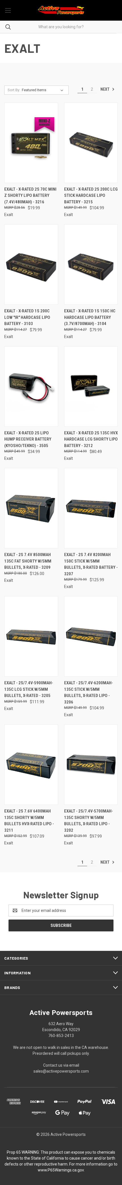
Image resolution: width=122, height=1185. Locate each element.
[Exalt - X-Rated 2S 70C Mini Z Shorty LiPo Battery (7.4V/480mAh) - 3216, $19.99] (31, 143)
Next (105, 89)
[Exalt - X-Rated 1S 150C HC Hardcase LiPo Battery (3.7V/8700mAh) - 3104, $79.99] (91, 264)
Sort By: (14, 90)
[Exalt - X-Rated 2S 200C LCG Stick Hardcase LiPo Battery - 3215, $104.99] (91, 143)
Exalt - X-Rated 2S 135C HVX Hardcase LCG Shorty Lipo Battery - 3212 (91, 439)
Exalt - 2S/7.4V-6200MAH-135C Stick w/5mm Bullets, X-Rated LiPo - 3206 (88, 692)
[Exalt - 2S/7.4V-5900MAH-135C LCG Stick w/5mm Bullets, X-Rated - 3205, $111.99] (31, 636)
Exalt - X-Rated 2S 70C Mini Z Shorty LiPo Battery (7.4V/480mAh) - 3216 (30, 195)
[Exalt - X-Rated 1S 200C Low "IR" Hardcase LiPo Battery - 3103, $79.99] (31, 264)
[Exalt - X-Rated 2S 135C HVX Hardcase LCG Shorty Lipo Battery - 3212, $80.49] (91, 386)
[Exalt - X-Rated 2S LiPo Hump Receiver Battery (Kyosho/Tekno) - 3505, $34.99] (31, 386)
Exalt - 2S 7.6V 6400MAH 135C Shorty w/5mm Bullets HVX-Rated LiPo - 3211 (29, 821)
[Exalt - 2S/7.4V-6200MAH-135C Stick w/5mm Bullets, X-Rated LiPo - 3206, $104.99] (91, 636)
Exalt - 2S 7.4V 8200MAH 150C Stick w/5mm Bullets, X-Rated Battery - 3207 (91, 564)
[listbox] (43, 90)
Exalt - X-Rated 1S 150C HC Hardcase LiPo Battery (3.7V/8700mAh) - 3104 (89, 317)
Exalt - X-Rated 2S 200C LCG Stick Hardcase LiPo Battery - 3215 (91, 195)
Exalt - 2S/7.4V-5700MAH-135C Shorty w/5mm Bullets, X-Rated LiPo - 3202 (88, 821)
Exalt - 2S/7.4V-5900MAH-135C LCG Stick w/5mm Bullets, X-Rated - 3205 (28, 689)
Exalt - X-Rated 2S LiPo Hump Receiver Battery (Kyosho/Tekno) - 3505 (27, 439)
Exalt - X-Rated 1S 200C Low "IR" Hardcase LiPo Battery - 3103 (27, 317)
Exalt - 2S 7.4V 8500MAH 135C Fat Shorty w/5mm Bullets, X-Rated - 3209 (27, 561)
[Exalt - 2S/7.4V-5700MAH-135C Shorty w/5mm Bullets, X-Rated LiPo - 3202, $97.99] (91, 765)
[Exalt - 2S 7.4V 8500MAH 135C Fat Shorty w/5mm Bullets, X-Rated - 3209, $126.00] (31, 508)
